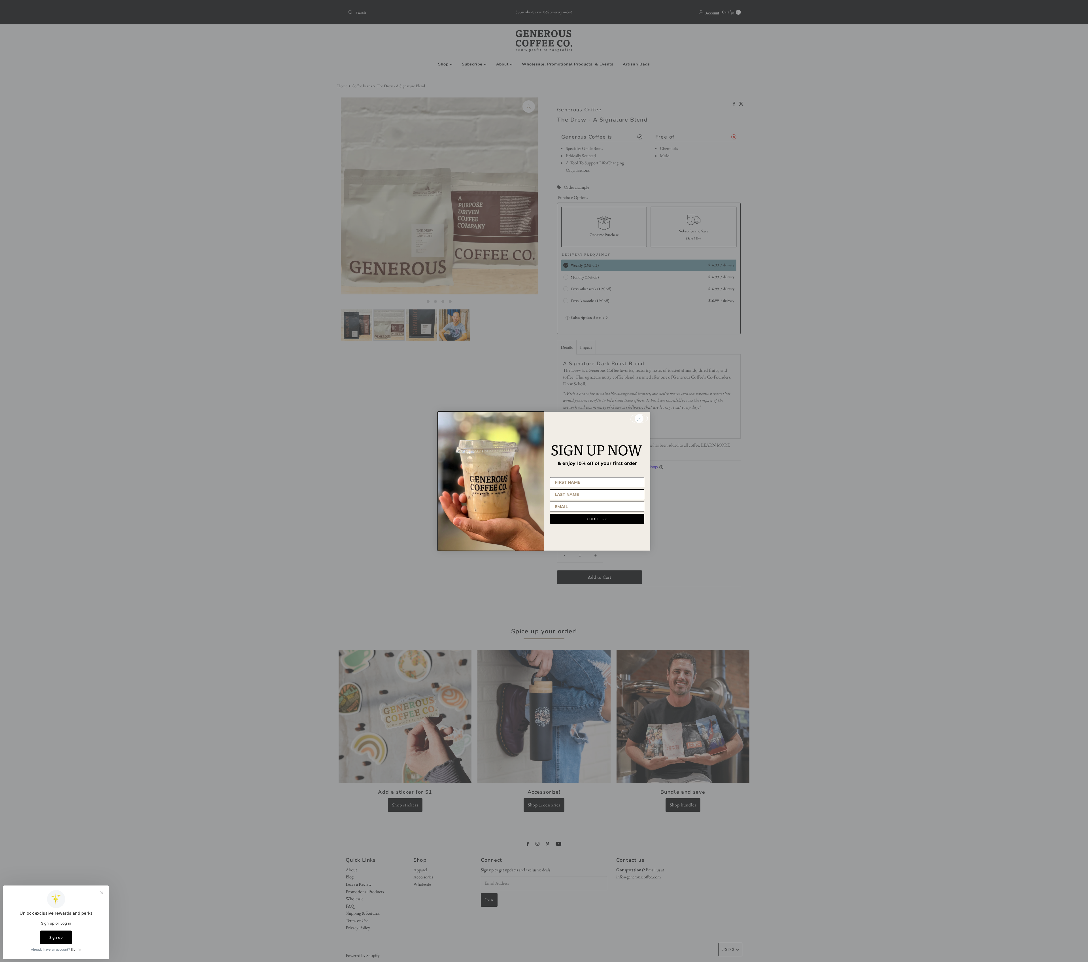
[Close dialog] (639, 418)
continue (597, 518)
